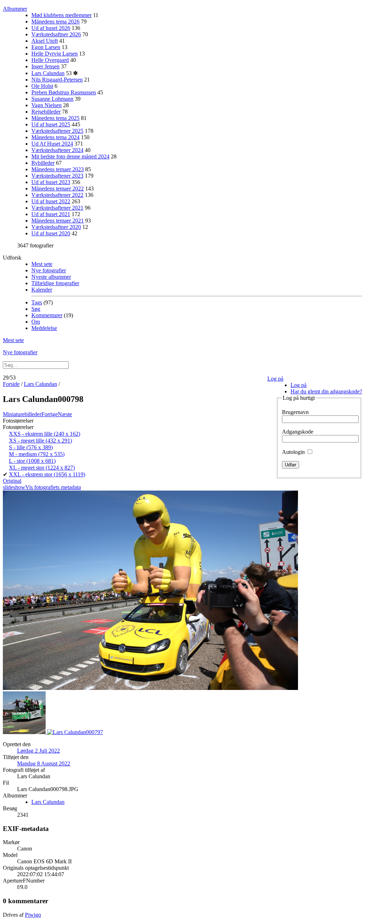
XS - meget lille (40, 441)
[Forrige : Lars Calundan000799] (25, 732)
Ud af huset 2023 (50, 182)
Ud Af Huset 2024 (52, 144)
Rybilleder (43, 163)
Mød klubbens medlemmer (61, 15)
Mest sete (41, 264)
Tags (36, 302)
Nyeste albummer (51, 277)
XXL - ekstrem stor (47, 474)
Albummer (15, 9)
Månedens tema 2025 (55, 118)
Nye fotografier (48, 270)
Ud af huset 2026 (50, 28)
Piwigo (33, 915)
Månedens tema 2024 (55, 137)
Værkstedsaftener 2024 (57, 150)
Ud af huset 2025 (50, 124)
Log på (275, 379)
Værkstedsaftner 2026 (56, 34)
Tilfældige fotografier (55, 283)
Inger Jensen (45, 66)
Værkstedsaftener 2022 (57, 195)
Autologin (294, 452)
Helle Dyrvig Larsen (54, 54)
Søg (35, 309)
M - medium (37, 454)
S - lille (31, 447)
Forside (11, 384)
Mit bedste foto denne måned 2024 (70, 156)
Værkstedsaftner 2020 (56, 227)
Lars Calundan (48, 73)
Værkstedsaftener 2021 (57, 208)
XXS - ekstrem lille (44, 434)
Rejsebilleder (46, 112)
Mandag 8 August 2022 (43, 763)
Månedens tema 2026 (55, 22)
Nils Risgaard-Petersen (57, 80)
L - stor (32, 461)
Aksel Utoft (44, 41)
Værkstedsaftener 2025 (57, 131)
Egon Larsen (45, 47)
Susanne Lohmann (52, 99)
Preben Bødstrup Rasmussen (63, 92)
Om (35, 322)
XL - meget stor (42, 468)
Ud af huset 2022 (50, 201)
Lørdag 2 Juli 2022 (38, 751)
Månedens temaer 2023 (57, 169)
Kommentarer (46, 315)
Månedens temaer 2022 (57, 188)
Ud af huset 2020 (50, 233)
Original (12, 481)
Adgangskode (297, 432)
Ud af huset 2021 (50, 214)
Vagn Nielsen (46, 105)
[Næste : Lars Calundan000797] (75, 732)
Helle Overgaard (50, 60)
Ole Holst (42, 86)
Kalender (41, 290)
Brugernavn (295, 412)
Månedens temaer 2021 (57, 221)
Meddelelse (44, 328)
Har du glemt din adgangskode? (326, 391)
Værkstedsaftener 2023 (57, 176)
